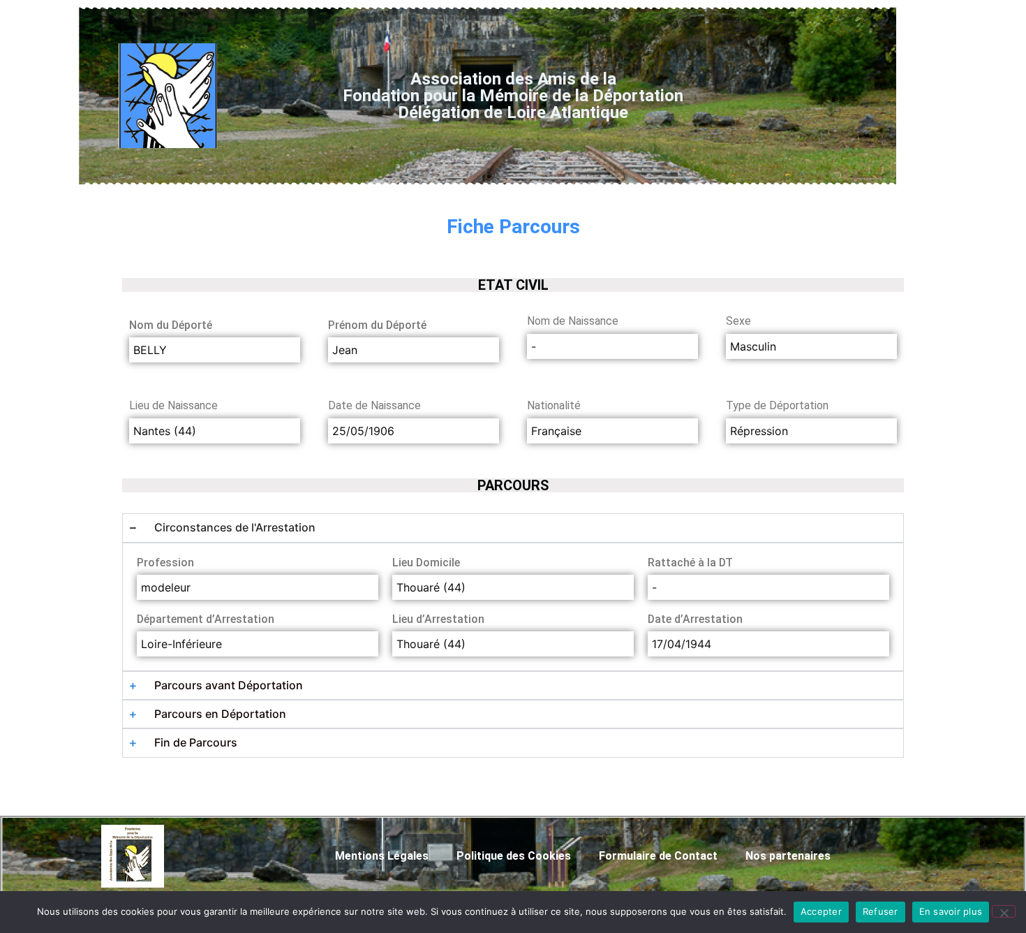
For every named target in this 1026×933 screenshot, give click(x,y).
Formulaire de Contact (658, 855)
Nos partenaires (788, 855)
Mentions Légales (382, 855)
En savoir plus (951, 911)
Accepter (821, 911)
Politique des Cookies (513, 855)
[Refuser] (1004, 911)
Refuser (880, 911)
